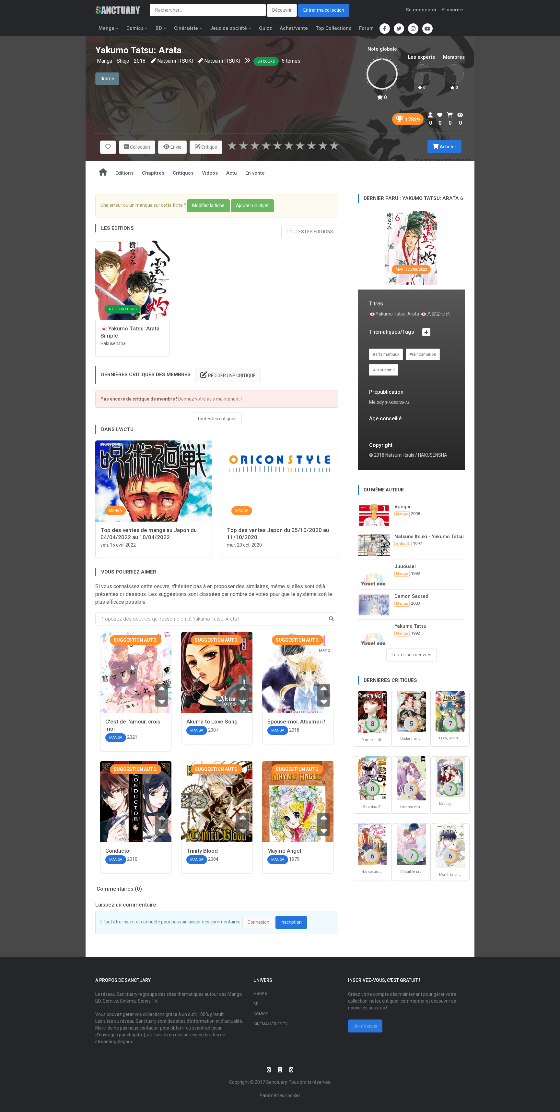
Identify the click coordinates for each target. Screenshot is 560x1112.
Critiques (183, 173)
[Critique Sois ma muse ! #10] (411, 778)
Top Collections (333, 28)
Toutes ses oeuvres (411, 654)
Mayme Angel (284, 850)
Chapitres (153, 173)
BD (159, 28)
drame (107, 78)
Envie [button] (175, 147)
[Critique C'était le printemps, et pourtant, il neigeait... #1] (411, 844)
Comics (135, 28)
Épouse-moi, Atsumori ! (296, 721)
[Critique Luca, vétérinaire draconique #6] (450, 711)
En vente (255, 173)
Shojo (123, 61)
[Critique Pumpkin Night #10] (372, 712)
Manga (106, 28)
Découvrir (282, 10)
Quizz (265, 28)
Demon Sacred (411, 596)
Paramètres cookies (280, 1095)
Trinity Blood (202, 850)
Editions (124, 173)
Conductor (118, 850)
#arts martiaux (386, 354)
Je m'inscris (365, 1026)
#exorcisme (384, 369)
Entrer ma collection (323, 10)
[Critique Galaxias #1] (372, 777)
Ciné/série (186, 28)
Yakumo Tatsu (410, 626)
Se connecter (421, 10)
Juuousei (405, 566)
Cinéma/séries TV (270, 1024)
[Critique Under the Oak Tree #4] (411, 711)
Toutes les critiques (217, 418)
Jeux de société (228, 28)
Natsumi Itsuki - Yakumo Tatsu (429, 536)
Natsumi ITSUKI (175, 61)
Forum (366, 28)
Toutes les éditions (309, 231)
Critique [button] (208, 147)
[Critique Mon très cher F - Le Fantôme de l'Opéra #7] (450, 845)
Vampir (402, 507)
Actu (231, 173)
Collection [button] (139, 147)
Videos (210, 173)
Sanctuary (276, 1082)
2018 (140, 61)
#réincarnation (422, 354)
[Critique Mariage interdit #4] (450, 776)
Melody (376, 402)
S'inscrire (452, 10)
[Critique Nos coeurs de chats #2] (372, 844)
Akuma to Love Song (212, 721)
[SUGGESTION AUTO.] (135, 687)
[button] (108, 147)
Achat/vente (294, 28)
